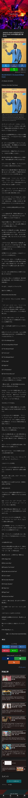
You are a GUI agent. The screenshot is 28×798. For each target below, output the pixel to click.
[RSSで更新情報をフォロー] (14, 662)
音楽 (4, 639)
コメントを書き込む (14, 781)
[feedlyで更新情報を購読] (20, 658)
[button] (25, 386)
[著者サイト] (8, 658)
